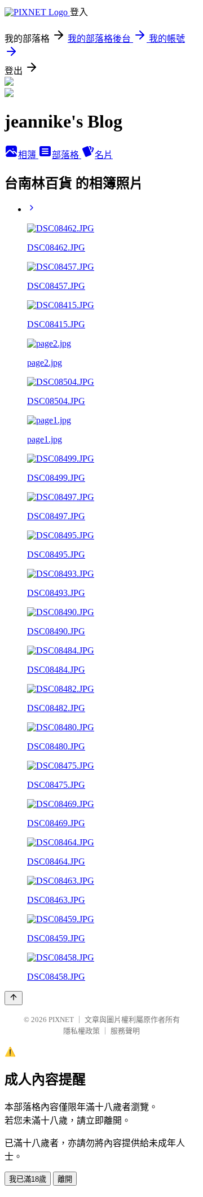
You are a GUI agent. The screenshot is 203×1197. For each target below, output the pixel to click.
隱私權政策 (81, 1031)
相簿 (28, 155)
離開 (65, 1179)
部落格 (66, 155)
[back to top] (14, 998)
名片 (104, 155)
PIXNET (61, 1019)
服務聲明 (125, 1031)
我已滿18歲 (27, 1179)
